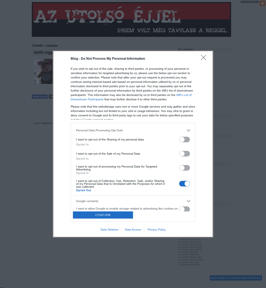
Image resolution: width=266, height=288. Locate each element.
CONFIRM (103, 215)
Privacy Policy (157, 229)
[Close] (205, 59)
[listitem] (133, 130)
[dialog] (133, 144)
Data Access (133, 229)
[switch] (184, 139)
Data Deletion (109, 229)
